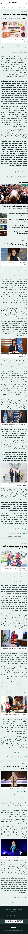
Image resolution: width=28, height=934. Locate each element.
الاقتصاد (8, 6)
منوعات (12, 175)
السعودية (10, 535)
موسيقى (19, 901)
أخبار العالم (18, 175)
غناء (9, 901)
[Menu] (26, 2)
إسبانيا (7, 175)
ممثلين (13, 901)
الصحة (11, 532)
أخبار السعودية (17, 532)
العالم (15, 6)
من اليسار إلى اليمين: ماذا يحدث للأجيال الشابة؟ (15, 205)
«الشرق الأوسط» (20, 266)
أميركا (5, 901)
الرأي (12, 6)
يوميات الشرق (24, 10)
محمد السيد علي (20, 43)
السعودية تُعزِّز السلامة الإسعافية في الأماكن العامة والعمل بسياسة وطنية (14, 546)
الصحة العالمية (17, 535)
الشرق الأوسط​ (20, 6)
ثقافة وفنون (3, 6)
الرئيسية (25, 6)
